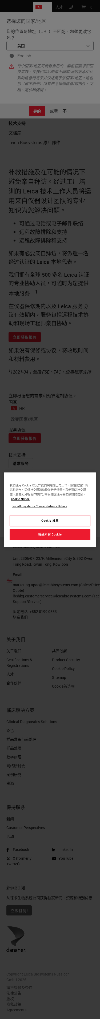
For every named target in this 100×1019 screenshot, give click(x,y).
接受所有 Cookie (50, 534)
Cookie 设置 (49, 520)
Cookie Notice (20, 499)
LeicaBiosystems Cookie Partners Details (39, 506)
